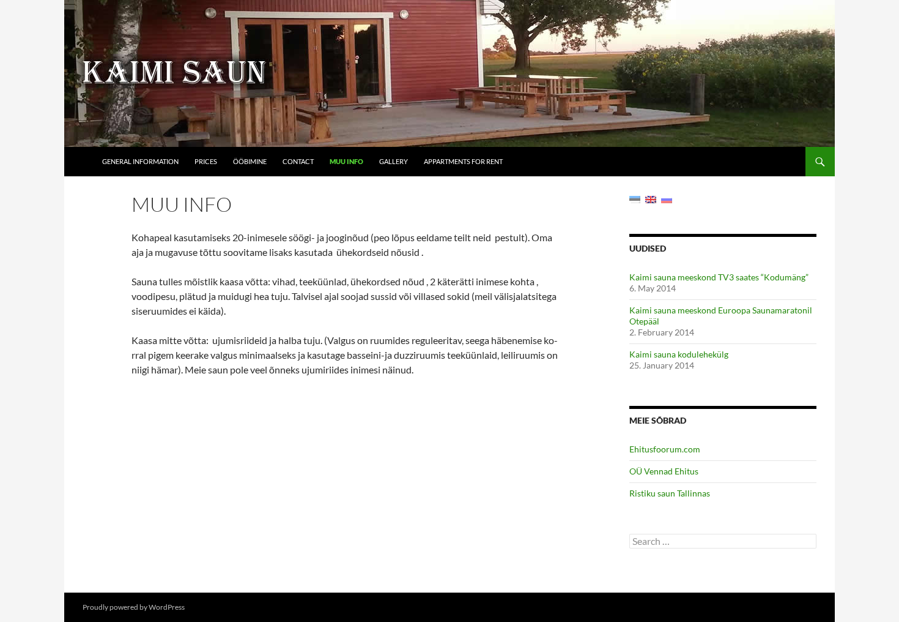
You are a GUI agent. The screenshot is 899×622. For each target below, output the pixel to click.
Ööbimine (250, 161)
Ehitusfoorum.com (664, 449)
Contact (298, 161)
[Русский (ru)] (666, 198)
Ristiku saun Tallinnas (669, 493)
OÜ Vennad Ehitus (663, 471)
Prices (205, 161)
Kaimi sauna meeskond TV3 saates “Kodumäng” (718, 277)
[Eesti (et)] (634, 198)
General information (140, 161)
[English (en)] (650, 198)
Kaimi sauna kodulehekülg (678, 354)
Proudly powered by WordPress (134, 607)
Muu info (346, 161)
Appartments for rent (463, 161)
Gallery (393, 161)
